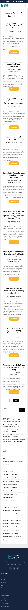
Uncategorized (6, 540)
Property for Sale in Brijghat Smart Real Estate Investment (14, 64)
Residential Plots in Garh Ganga (11, 530)
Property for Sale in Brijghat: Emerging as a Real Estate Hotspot (14, 254)
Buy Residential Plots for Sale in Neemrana (13, 461)
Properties (3, 582)
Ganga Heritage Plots (8, 464)
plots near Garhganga (8, 500)
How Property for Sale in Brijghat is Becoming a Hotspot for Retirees (14, 330)
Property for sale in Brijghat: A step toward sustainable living (14, 367)
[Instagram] (14, 568)
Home (2, 577)
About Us (3, 579)
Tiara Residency (5, 595)
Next (16, 400)
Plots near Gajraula (8, 497)
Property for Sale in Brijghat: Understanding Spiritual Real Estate (14, 175)
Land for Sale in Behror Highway (11, 474)
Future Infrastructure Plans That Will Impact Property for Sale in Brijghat (14, 291)
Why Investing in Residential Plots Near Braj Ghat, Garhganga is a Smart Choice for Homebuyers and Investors (14, 441)
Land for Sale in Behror (8, 471)
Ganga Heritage (5, 606)
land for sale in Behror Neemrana (11, 481)
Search (5, 408)
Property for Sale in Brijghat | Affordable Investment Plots (14, 26)
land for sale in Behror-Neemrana (11, 484)
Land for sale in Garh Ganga (10, 487)
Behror (4, 451)
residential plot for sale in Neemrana (12, 510)
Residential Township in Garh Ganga (12, 536)
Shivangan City (4, 598)
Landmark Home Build (14, 33)
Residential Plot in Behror (9, 517)
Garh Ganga (6, 468)
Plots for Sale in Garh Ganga (10, 491)
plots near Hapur (7, 504)
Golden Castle (4, 600)
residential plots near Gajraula (10, 533)
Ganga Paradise (5, 603)
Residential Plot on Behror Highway (12, 526)
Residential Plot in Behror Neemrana (12, 520)
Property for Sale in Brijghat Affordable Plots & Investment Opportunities (14, 101)
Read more (14, 52)
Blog (4, 458)
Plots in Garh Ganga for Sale (10, 494)
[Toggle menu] (25, 5)
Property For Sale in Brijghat (10, 507)
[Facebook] (10, 568)
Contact (3, 587)
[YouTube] (17, 568)
